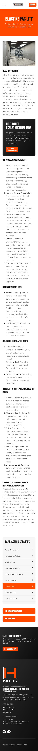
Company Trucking (11, 598)
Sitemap (25, 745)
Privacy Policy (12, 745)
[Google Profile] (4, 731)
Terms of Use (5, 745)
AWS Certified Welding (12, 568)
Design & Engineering (12, 550)
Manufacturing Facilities (13, 556)
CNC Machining (10, 562)
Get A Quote (12, 149)
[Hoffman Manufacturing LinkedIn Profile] (9, 731)
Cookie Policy (19, 745)
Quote (32, 4)
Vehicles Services (10, 619)
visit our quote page (10, 641)
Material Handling (11, 580)
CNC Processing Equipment (14, 574)
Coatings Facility (10, 592)
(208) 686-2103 (27, 639)
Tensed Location (8, 704)
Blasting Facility (10, 586)
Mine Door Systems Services (13, 611)
